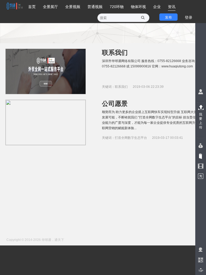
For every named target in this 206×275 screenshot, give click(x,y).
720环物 (117, 7)
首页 (32, 7)
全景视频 (72, 7)
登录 (188, 17)
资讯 (171, 7)
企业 (157, 7)
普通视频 (94, 7)
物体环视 (138, 7)
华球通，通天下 (53, 240)
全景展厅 (50, 7)
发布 (168, 17)
